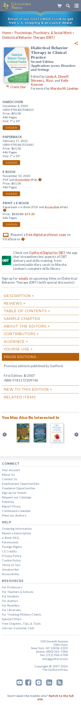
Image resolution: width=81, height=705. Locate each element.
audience (14, 341)
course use (16, 349)
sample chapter (22, 318)
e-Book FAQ (10, 537)
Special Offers (11, 619)
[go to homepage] (16, 5)
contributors (20, 333)
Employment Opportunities (20, 483)
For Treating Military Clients (21, 614)
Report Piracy (11, 506)
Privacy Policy (11, 556)
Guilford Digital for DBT (47, 253)
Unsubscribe (10, 569)
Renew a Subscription (16, 533)
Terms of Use (11, 565)
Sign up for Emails (14, 492)
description (17, 295)
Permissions (10, 542)
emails (23, 278)
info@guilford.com (55, 659)
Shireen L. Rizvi (42, 80)
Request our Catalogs (16, 497)
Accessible (22, 179)
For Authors (10, 601)
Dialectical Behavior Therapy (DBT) (28, 37)
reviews (13, 303)
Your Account (11, 470)
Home (6, 33)
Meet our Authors (14, 515)
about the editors (25, 326)
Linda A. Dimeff (57, 76)
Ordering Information (17, 528)
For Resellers (11, 605)
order (11, 127)
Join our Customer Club (18, 628)
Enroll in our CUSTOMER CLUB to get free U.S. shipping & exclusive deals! (40, 21)
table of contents (25, 311)
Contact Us (9, 479)
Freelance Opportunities (18, 488)
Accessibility (10, 574)
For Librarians (11, 610)
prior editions (20, 356)
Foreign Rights (12, 546)
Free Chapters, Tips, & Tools (21, 623)
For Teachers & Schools (17, 591)
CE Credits (9, 551)
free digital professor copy (46, 235)
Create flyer (18, 86)
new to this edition (26, 389)
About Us (8, 474)
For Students (10, 596)
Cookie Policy (11, 560)
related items (20, 397)
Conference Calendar (16, 511)
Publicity (8, 501)
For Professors (12, 587)
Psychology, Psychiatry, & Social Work (43, 33)
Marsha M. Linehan (64, 88)
